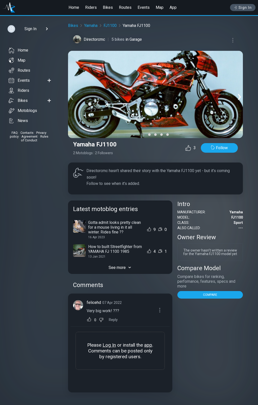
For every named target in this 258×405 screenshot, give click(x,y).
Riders (91, 7)
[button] (143, 134)
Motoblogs (27, 110)
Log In (109, 345)
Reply (113, 320)
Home (74, 7)
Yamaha (91, 25)
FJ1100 (110, 25)
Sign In (245, 8)
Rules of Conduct (34, 138)
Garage (136, 39)
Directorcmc (94, 39)
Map (160, 7)
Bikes (108, 7)
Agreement (29, 136)
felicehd (94, 302)
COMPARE (210, 295)
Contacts (27, 133)
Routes (125, 7)
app (148, 345)
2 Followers (104, 153)
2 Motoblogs (83, 153)
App (173, 7)
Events (144, 7)
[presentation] (71, 95)
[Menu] (233, 40)
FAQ (15, 133)
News (23, 120)
